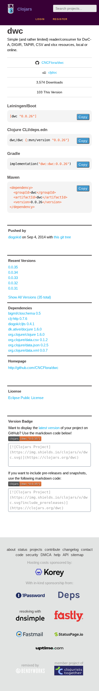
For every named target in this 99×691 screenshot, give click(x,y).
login (40, 19)
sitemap (77, 555)
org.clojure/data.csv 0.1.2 (28, 340)
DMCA (46, 555)
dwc (15, 30)
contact (87, 549)
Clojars (24, 9)
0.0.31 (13, 288)
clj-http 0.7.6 (17, 319)
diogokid (14, 237)
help (57, 555)
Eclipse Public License (25, 398)
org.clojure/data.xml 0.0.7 (28, 350)
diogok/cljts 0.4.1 (21, 324)
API (65, 555)
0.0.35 (13, 267)
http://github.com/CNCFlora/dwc (33, 368)
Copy (83, 117)
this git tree (62, 237)
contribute (52, 549)
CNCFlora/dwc (53, 62)
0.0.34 (13, 272)
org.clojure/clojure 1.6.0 (26, 334)
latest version (49, 428)
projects (36, 549)
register (60, 19)
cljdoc (52, 72)
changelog (70, 549)
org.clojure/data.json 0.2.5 (28, 345)
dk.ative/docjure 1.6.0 (25, 329)
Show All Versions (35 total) (29, 297)
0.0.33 (13, 278)
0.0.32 (13, 283)
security (32, 555)
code (19, 555)
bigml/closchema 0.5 (24, 313)
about (11, 549)
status (22, 549)
